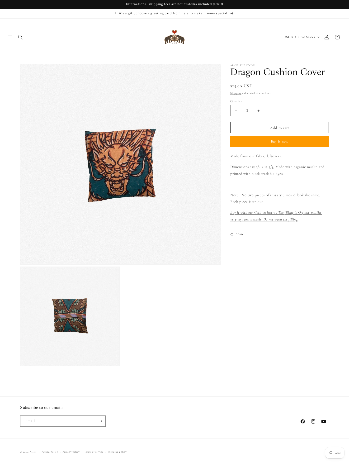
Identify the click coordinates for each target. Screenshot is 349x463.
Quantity (236, 101)
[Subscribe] (100, 421)
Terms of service (93, 451)
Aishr (33, 451)
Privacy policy (71, 451)
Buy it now (279, 141)
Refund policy (50, 451)
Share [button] (240, 234)
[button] (10, 37)
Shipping (235, 93)
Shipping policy (117, 451)
